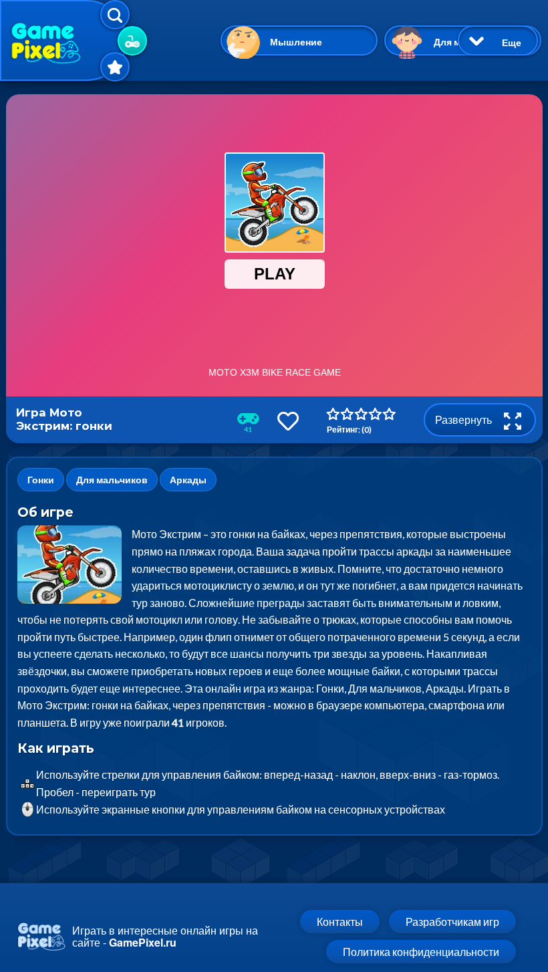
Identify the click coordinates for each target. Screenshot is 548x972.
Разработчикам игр (452, 921)
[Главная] (63, 40)
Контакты (340, 921)
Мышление (296, 41)
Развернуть (464, 419)
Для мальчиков (112, 479)
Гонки (40, 479)
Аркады (188, 479)
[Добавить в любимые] (288, 421)
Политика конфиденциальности (421, 951)
